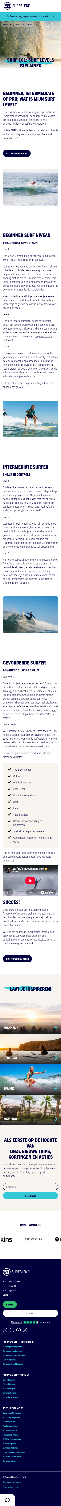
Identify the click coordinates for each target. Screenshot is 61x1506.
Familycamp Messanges (12, 1434)
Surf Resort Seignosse (11, 1417)
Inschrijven (30, 1195)
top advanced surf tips (34, 714)
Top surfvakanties (13, 1408)
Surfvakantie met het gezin (13, 1364)
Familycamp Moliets (10, 1426)
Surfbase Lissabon (10, 1430)
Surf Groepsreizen (9, 1359)
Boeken (9, 1304)
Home (5, 24)
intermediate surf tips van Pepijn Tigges (31, 579)
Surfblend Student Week (12, 1456)
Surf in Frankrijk (9, 1379)
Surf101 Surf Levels (24, 24)
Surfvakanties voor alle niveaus (14, 1355)
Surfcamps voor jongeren (12, 1351)
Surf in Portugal (9, 1388)
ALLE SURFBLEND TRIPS (16, 153)
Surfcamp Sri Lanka (10, 1447)
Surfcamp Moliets (9, 1461)
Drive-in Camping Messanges (14, 1452)
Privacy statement (10, 1487)
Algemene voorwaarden (13, 1482)
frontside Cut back (41, 543)
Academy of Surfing (22, 123)
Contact (31, 1313)
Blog (12, 24)
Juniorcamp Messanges (12, 1413)
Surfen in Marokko (10, 1392)
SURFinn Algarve (9, 1443)
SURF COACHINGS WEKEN (17, 958)
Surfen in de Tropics (10, 1397)
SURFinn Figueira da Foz (12, 1439)
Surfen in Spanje (9, 1384)
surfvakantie (9, 939)
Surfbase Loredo (9, 1421)
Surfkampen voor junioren (12, 1346)
